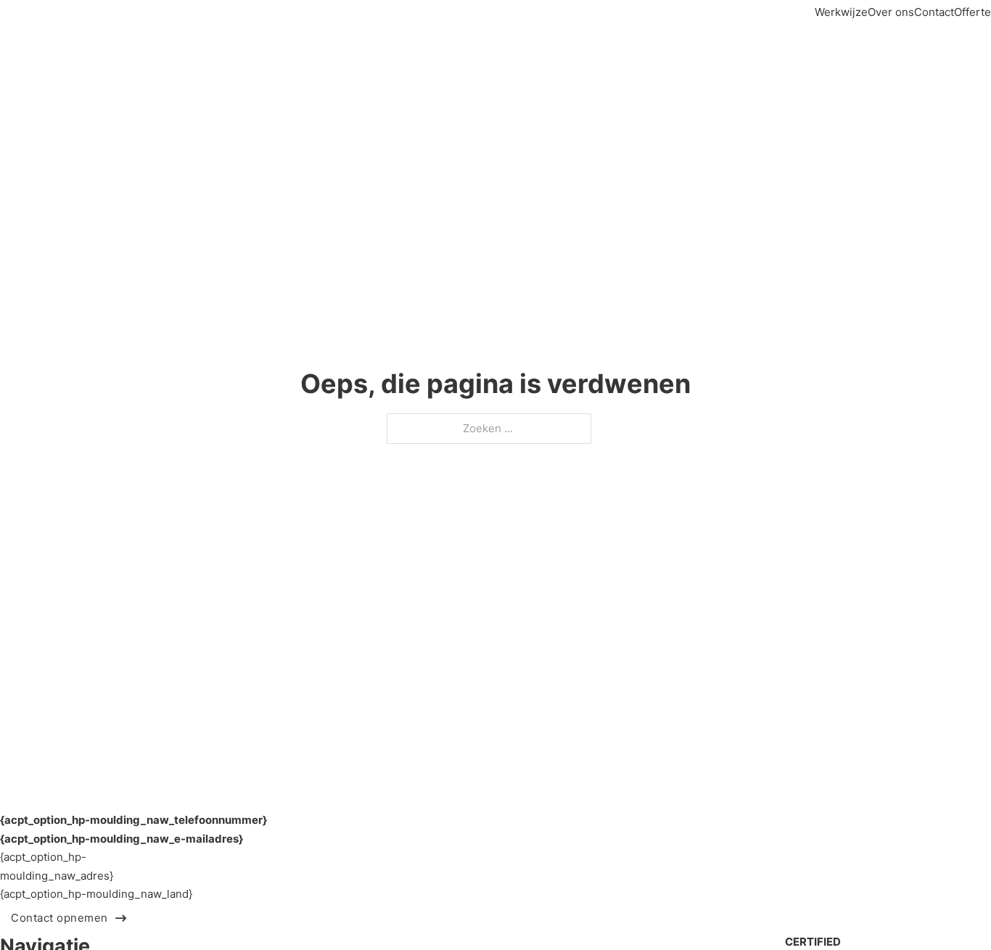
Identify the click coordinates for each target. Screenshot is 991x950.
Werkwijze (841, 12)
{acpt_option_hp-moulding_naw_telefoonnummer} (133, 820)
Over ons (891, 12)
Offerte (972, 12)
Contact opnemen (59, 918)
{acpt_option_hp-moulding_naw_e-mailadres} (121, 839)
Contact (934, 12)
